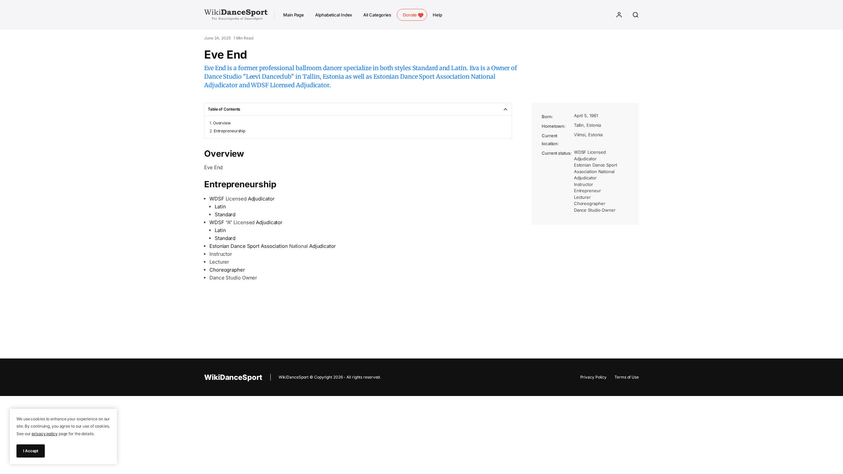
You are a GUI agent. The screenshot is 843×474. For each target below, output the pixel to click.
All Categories (377, 14)
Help (437, 14)
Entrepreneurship (229, 130)
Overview (222, 122)
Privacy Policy (593, 377)
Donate (410, 14)
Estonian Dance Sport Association (248, 246)
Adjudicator (261, 199)
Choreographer (227, 270)
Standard (225, 214)
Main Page (293, 14)
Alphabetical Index (333, 14)
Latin (220, 206)
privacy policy (45, 433)
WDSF (216, 199)
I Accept (30, 450)
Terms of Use (626, 377)
